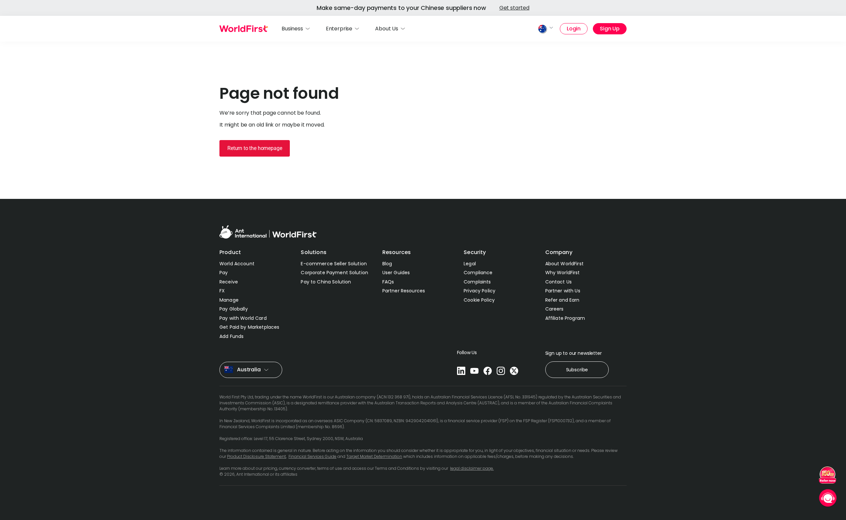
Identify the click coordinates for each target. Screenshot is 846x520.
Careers (554, 309)
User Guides (396, 272)
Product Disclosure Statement (256, 456)
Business (292, 28)
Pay (223, 272)
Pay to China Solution (326, 282)
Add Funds (231, 336)
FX (222, 290)
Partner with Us (562, 290)
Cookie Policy (479, 300)
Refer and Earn (562, 300)
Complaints (477, 282)
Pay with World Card (243, 318)
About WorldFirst (564, 263)
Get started (514, 8)
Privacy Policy (479, 290)
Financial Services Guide (312, 456)
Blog (387, 263)
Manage (229, 300)
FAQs (388, 282)
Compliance (478, 272)
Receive (228, 282)
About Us (386, 28)
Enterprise (339, 28)
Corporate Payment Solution (334, 272)
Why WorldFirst (562, 272)
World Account (236, 263)
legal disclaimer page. (472, 468)
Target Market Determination (374, 456)
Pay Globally (233, 309)
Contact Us (558, 282)
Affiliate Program (565, 318)
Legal (470, 263)
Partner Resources (403, 290)
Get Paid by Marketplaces (249, 327)
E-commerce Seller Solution (334, 263)
